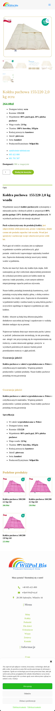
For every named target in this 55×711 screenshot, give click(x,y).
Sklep (27, 614)
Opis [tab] (5, 187)
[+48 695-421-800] (27, 587)
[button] (51, 661)
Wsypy (28, 634)
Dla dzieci (27, 626)
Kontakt (27, 641)
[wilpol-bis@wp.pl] (27, 592)
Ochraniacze (27, 630)
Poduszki (27, 622)
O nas (27, 657)
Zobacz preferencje (27, 701)
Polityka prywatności (19, 707)
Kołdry (28, 618)
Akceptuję (27, 686)
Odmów (27, 694)
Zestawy (27, 637)
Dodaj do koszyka (23, 172)
